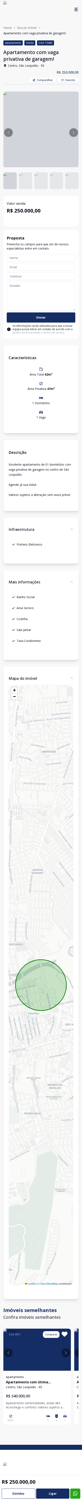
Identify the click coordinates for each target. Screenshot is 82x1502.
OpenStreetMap (49, 1283)
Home (7, 28)
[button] (8, 132)
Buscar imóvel (27, 28)
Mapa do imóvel (23, 678)
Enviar (41, 317)
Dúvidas (18, 1493)
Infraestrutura (21, 529)
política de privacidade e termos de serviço (39, 332)
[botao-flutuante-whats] (75, 1494)
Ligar (53, 1493)
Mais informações (24, 581)
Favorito (70, 80)
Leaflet (31, 1283)
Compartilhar (45, 80)
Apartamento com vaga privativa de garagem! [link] (34, 33)
